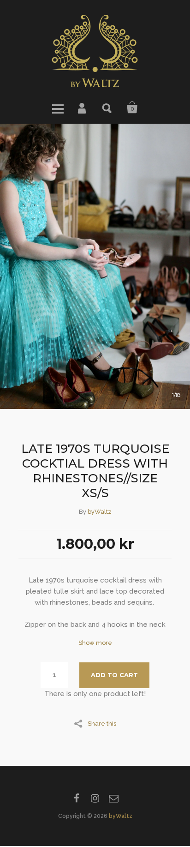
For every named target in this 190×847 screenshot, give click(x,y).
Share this (102, 723)
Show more (95, 643)
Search (107, 107)
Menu (57, 107)
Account (82, 107)
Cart (132, 107)
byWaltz (99, 511)
